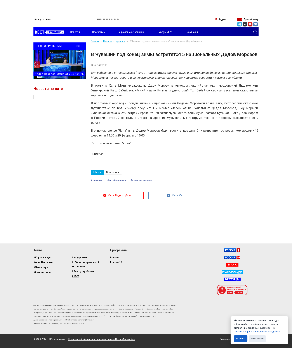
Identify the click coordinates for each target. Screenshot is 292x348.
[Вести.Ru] (232, 257)
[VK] (255, 24)
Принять (240, 338)
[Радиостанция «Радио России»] (232, 272)
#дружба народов (116, 180)
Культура (120, 41)
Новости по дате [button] (48, 89)
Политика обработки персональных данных (91, 339)
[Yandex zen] (245, 24)
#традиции (96, 180)
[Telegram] (239, 24)
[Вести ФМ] (232, 279)
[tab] (97, 172)
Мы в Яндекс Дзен (120, 195)
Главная (95, 41)
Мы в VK (177, 195)
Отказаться (257, 338)
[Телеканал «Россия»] (232, 250)
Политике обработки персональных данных (257, 331)
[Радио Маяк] (232, 265)
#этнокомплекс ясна (141, 180)
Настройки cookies (125, 339)
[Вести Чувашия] (48, 32)
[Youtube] (250, 24)
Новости (107, 41)
